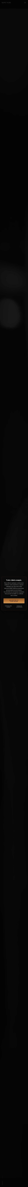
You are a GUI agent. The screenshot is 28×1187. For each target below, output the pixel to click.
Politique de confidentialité (19, 606)
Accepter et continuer (14, 601)
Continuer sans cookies (8, 606)
